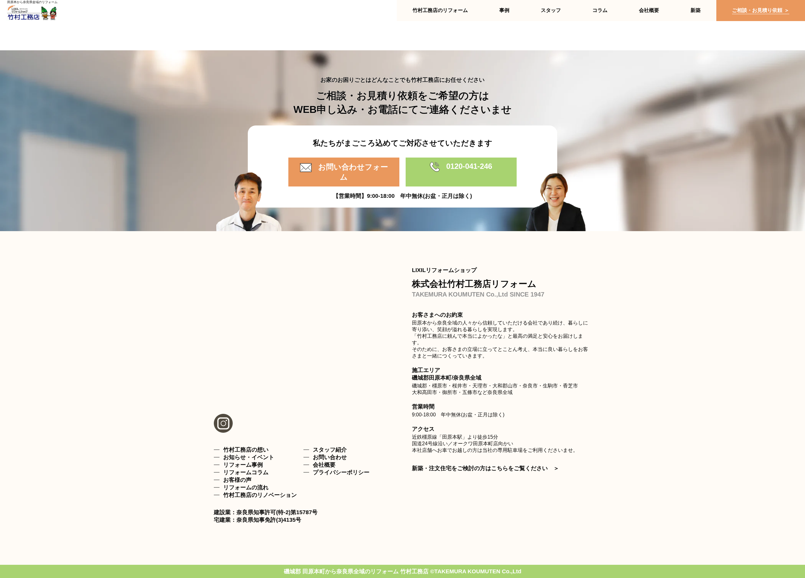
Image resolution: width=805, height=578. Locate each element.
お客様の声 (237, 480)
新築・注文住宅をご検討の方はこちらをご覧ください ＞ (485, 468)
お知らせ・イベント (248, 457)
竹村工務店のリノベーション (260, 495)
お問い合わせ (330, 457)
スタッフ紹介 (330, 450)
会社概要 (324, 465)
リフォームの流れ (246, 487)
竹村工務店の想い (246, 450)
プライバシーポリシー (341, 472)
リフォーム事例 (243, 465)
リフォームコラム (246, 472)
